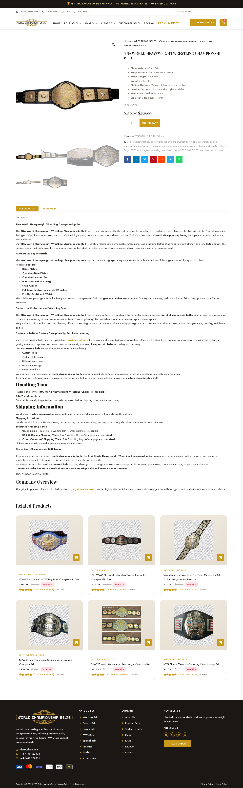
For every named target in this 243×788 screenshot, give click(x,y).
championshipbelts (207, 146)
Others (163, 41)
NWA (165, 659)
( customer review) (43, 589)
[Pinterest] (185, 734)
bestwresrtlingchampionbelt (165, 142)
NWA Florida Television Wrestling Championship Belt (191, 664)
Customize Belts (130, 23)
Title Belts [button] (71, 23)
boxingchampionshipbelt (136, 146)
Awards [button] (90, 23)
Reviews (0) (50, 208)
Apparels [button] (107, 23)
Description (27, 208)
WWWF (41, 574)
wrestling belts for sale (211, 150)
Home (57, 23)
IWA (165, 570)
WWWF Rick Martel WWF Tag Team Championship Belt (49, 579)
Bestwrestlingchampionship (194, 142)
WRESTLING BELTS (145, 41)
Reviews (149, 23)
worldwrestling (169, 150)
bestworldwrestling (139, 142)
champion (156, 146)
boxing (213, 142)
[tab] (27, 208)
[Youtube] (178, 734)
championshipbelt (187, 146)
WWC (113, 570)
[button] (114, 45)
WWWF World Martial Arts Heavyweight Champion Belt (120, 664)
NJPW (22, 655)
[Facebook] (166, 734)
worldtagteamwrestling (148, 150)
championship (169, 146)
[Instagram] (172, 734)
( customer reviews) (116, 674)
